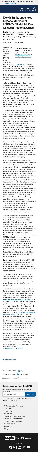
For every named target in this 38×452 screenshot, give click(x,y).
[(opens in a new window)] (15, 448)
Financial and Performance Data (14, 416)
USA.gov (6, 429)
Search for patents (23, 398)
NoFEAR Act (8, 426)
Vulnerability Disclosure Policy (13, 419)
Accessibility (8, 408)
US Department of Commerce (13, 406)
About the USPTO (8, 398)
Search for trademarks (9, 400)
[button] (8, 375)
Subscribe (30, 394)
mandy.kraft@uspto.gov (23, 57)
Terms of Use (8, 413)
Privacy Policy (8, 411)
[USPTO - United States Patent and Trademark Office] (19, 439)
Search (34, 11)
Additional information (9, 378)
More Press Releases (9, 360)
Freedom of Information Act (13, 421)
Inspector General (9, 424)
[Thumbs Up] (19, 370)
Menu (22, 11)
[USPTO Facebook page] (10, 448)
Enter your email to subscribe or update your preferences (16, 390)
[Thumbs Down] (22, 370)
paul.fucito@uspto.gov (22, 55)
